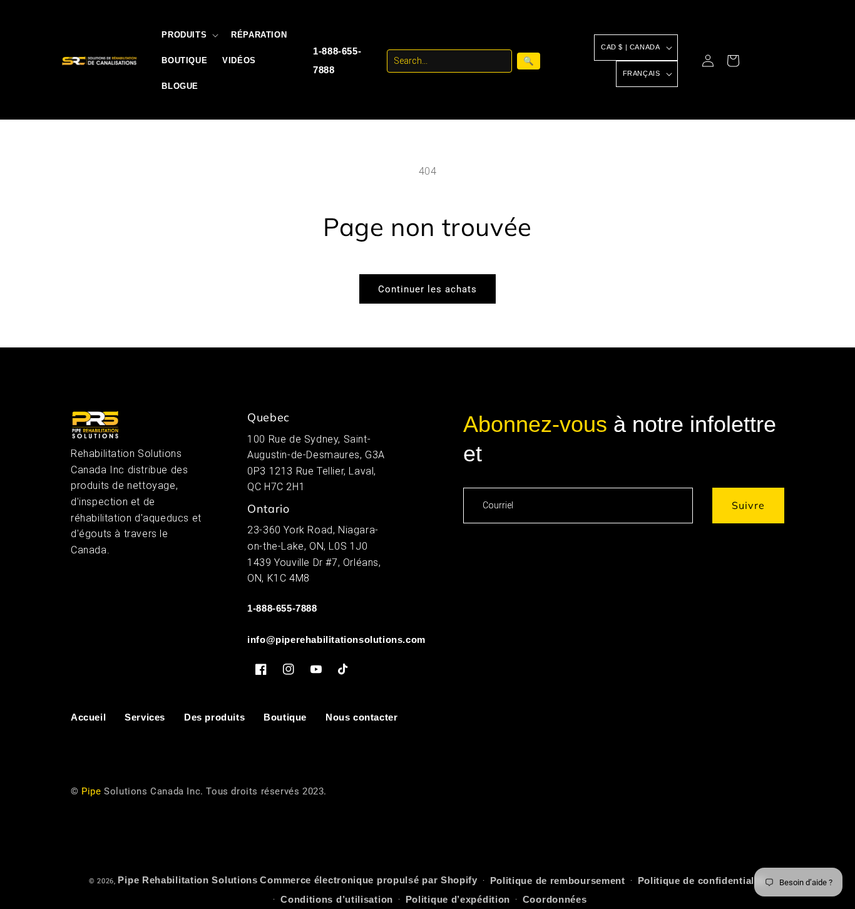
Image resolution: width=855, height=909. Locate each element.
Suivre (748, 505)
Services (145, 717)
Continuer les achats (427, 289)
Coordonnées (555, 899)
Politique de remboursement (557, 880)
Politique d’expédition (458, 899)
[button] (188, 35)
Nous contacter (361, 717)
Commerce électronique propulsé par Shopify (368, 880)
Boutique (285, 717)
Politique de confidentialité (702, 880)
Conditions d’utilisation (336, 899)
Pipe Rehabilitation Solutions (187, 880)
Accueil (88, 717)
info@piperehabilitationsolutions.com (336, 639)
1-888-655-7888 (337, 60)
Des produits (214, 717)
